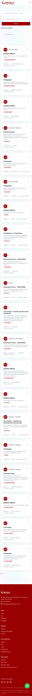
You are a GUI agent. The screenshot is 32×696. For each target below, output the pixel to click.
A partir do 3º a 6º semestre (16, 338)
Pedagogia (7, 80)
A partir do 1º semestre (15, 128)
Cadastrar (3, 660)
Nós (2, 615)
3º (9, 229)
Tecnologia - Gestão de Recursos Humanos (16, 312)
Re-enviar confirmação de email (9, 667)
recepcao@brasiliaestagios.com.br (11, 604)
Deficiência (10, 34)
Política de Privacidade (7, 679)
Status (2, 646)
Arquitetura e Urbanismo (12, 233)
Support (3, 642)
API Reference (4, 649)
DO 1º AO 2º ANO (13, 49)
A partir (11, 283)
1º (9, 75)
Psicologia (7, 527)
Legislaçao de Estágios (7, 631)
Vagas (2, 629)
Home (2, 613)
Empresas (3, 618)
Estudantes (4, 620)
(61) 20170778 (6, 601)
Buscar (16, 23)
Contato (3, 633)
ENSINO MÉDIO (9, 54)
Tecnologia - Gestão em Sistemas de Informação (12, 422)
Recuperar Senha (5, 664)
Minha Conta (4, 662)
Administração (9, 132)
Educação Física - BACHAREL (14, 259)
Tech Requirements (6, 651)
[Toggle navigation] (30, 2)
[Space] (5, 592)
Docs (2, 644)
